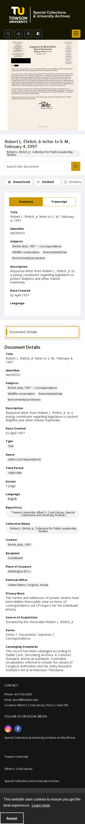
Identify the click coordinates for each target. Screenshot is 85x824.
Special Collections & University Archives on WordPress (40, 738)
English (12, 499)
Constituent (15, 558)
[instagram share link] (8, 728)
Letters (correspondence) (24, 459)
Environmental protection (28, 258)
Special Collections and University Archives (32, 781)
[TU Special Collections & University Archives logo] (41, 15)
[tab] (26, 201)
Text (10, 446)
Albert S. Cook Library (18, 769)
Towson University (16, 757)
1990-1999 (15, 473)
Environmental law (55, 252)
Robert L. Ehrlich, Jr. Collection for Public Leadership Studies (40, 153)
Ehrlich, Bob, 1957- (20, 545)
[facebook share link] (18, 728)
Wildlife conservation (25, 252)
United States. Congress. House (28, 585)
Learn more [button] (41, 805)
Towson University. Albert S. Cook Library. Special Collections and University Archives (43, 514)
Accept (11, 818)
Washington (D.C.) (19, 571)
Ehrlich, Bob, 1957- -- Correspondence (36, 246)
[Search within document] (75, 166)
